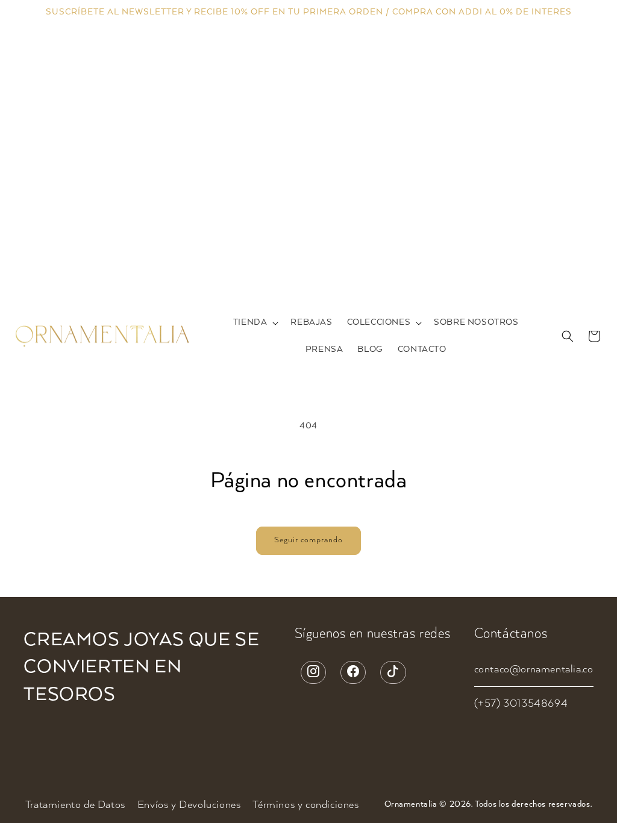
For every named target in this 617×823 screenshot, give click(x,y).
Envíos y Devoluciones (189, 805)
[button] (255, 322)
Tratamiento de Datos (75, 805)
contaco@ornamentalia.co (534, 669)
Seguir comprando (308, 540)
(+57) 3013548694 (521, 704)
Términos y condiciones (305, 805)
